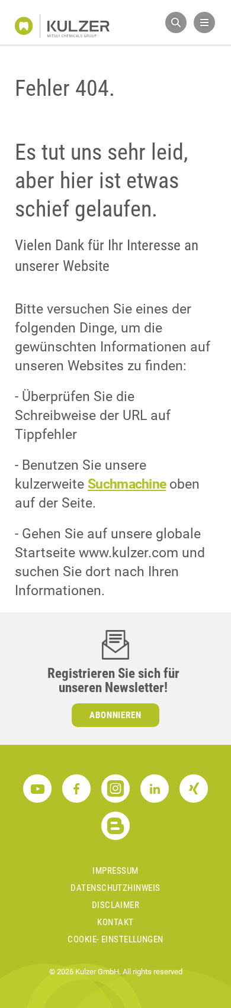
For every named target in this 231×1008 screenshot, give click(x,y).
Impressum (115, 870)
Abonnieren (115, 715)
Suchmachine (127, 484)
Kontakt (115, 922)
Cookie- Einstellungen (115, 939)
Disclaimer (116, 905)
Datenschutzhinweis (115, 888)
